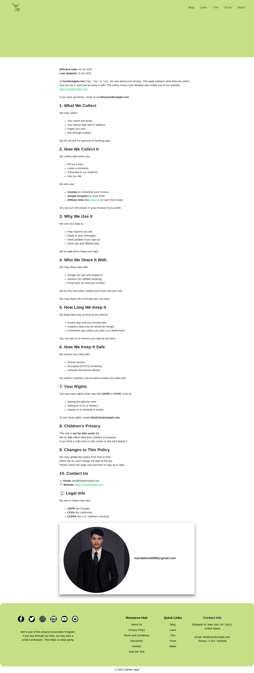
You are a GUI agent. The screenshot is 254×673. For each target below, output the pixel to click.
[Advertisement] (127, 36)
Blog (191, 7)
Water (241, 7)
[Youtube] (64, 619)
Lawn (203, 7)
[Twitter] (32, 619)
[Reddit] (75, 619)
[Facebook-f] (21, 619)
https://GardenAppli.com (73, 89)
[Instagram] (43, 619)
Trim (216, 7)
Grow (228, 7)
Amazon (95, 200)
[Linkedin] (53, 619)
